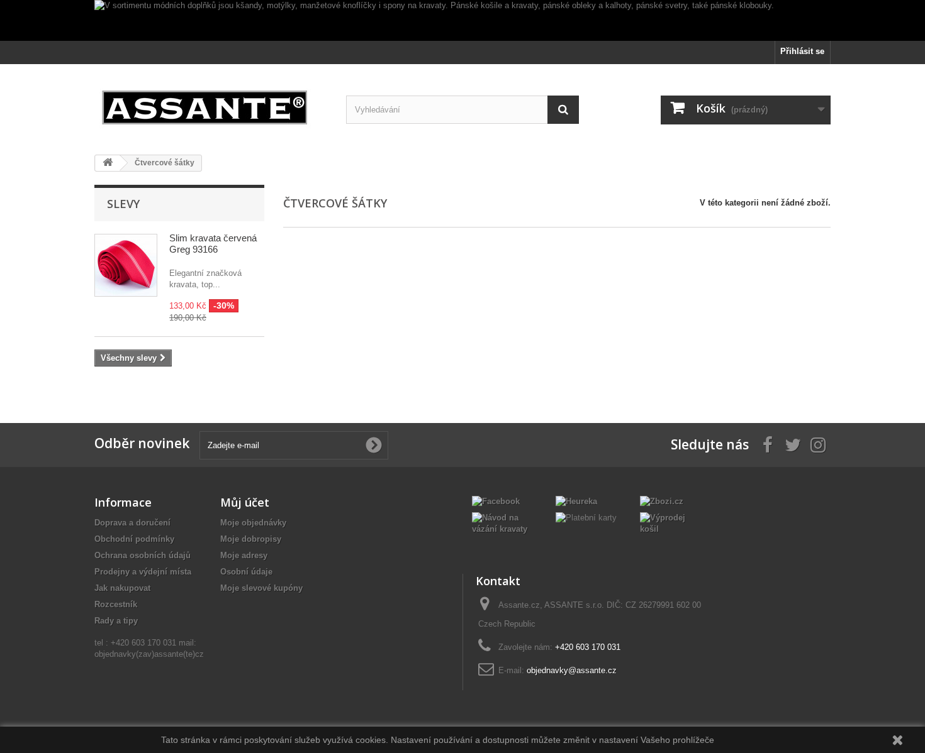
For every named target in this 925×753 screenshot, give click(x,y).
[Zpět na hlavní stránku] (108, 163)
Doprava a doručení (132, 522)
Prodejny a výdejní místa (142, 571)
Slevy (123, 203)
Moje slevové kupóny (261, 588)
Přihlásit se (802, 51)
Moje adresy (243, 555)
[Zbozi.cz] (661, 500)
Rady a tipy (116, 620)
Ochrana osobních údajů (142, 555)
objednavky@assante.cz (572, 670)
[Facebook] (496, 500)
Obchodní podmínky (134, 539)
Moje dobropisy (250, 539)
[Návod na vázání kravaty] (504, 522)
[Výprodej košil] (672, 522)
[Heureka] (576, 500)
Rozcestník (115, 604)
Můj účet (244, 502)
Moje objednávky (253, 522)
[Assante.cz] (210, 105)
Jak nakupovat (122, 588)
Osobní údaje (246, 571)
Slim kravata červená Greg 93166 (213, 244)
